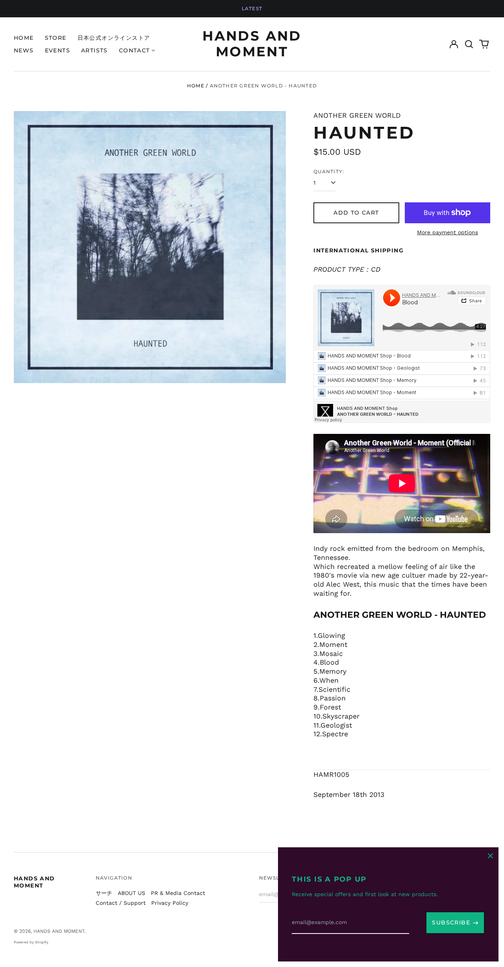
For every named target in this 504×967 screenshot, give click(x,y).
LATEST (252, 8)
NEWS (24, 50)
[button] (469, 44)
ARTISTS (94, 50)
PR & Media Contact (178, 893)
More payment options (447, 232)
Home (195, 86)
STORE (56, 37)
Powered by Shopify (31, 942)
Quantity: (328, 171)
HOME (24, 37)
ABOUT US (131, 893)
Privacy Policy (169, 903)
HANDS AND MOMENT (252, 44)
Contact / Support (121, 903)
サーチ (104, 893)
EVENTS (57, 50)
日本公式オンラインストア (114, 37)
